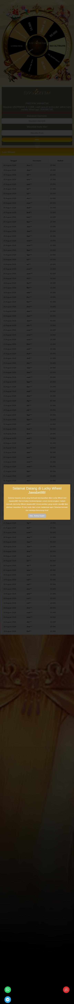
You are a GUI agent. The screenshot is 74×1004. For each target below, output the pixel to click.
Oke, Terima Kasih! (37, 516)
